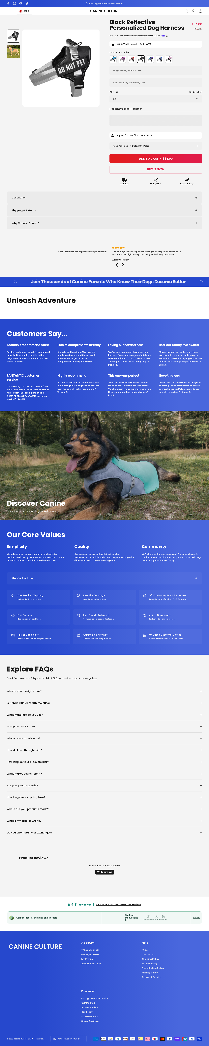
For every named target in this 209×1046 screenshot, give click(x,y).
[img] (120, 247)
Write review (104, 872)
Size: (113, 91)
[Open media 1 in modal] (61, 68)
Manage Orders (90, 954)
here (94, 678)
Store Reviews (89, 1016)
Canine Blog (88, 1003)
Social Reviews (90, 1021)
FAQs (56, 678)
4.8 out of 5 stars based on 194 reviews (118, 904)
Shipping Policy (150, 959)
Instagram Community (94, 998)
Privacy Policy (150, 972)
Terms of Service (151, 977)
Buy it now (155, 169)
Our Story (87, 1012)
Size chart (197, 92)
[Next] (92, 73)
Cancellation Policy (153, 968)
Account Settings (91, 963)
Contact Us (148, 954)
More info (196, 918)
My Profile (87, 959)
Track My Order (90, 950)
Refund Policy (149, 963)
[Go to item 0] (13, 36)
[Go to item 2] (13, 51)
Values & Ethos (90, 1007)
